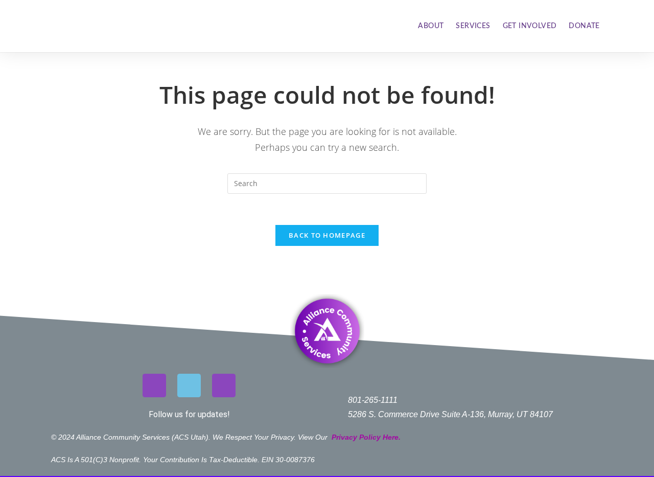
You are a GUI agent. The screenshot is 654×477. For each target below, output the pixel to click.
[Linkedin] (224, 385)
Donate (584, 26)
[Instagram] (154, 385)
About (430, 26)
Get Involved (530, 26)
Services (473, 26)
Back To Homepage (327, 235)
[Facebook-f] (189, 385)
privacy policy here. (367, 437)
